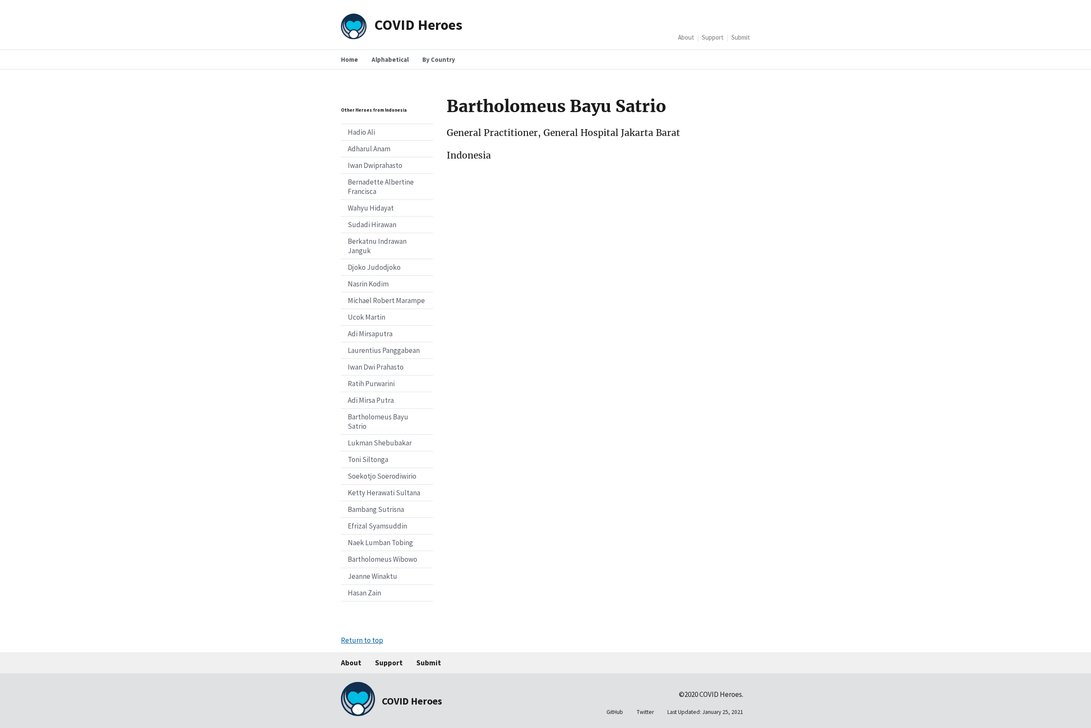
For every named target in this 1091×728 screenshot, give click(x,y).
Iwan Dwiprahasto (375, 165)
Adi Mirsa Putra (371, 400)
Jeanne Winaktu (372, 576)
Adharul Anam (369, 148)
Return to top (362, 640)
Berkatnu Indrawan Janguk (377, 246)
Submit (740, 37)
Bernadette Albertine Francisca (381, 186)
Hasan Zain (364, 593)
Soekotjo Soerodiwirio (382, 476)
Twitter (645, 712)
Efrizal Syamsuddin (377, 526)
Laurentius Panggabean (384, 350)
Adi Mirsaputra (370, 333)
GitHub (614, 712)
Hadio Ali (361, 132)
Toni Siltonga (368, 459)
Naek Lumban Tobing (380, 542)
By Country (438, 59)
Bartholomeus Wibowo (382, 559)
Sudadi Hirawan (372, 224)
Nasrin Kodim (368, 284)
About (686, 37)
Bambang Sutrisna (376, 509)
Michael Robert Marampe (386, 300)
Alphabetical (390, 59)
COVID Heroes (418, 24)
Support (713, 37)
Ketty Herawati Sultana (384, 492)
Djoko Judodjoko (374, 267)
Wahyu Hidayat (371, 208)
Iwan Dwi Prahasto (376, 367)
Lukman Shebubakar (380, 443)
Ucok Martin (366, 317)
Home (349, 59)
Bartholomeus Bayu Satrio (378, 421)
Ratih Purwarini (371, 383)
